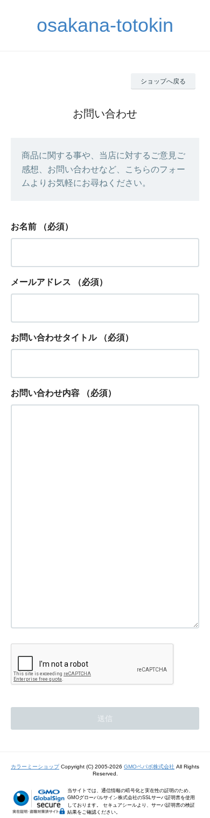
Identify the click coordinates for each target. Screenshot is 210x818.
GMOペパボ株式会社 (149, 767)
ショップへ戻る (163, 81)
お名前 (24, 226)
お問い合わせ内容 (45, 392)
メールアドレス (41, 281)
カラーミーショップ (35, 767)
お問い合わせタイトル (54, 337)
